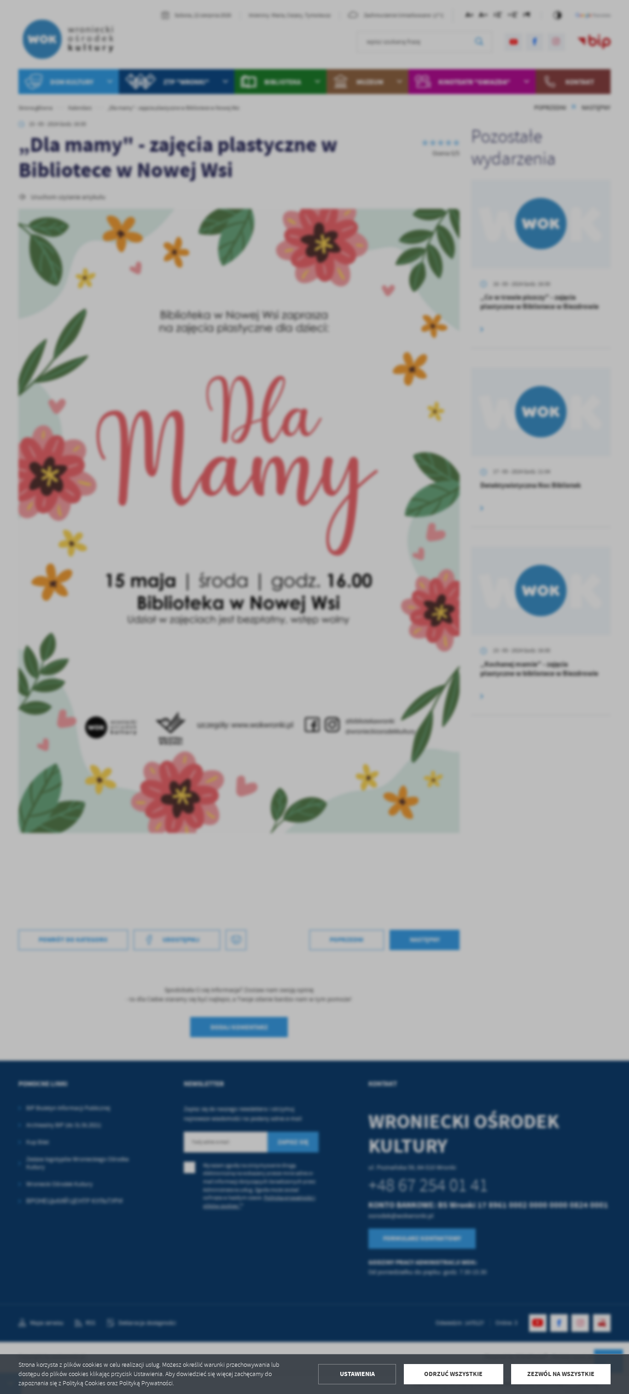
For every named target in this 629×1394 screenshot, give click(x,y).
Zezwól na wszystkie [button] (560, 1374)
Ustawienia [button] (357, 1374)
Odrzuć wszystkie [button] (453, 1374)
